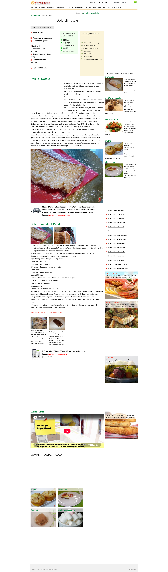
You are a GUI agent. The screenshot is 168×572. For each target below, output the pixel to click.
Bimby (94, 7)
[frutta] (121, 369)
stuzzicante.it (88, 13)
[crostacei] (121, 285)
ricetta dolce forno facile (116, 260)
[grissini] (121, 425)
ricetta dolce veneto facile (116, 243)
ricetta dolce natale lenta (116, 256)
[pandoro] (42, 235)
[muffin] (43, 497)
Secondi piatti (62, 7)
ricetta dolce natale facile (116, 252)
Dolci (71, 7)
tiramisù (34, 510)
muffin (33, 490)
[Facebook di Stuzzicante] (99, 2)
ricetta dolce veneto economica (118, 268)
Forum (93, 2)
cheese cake (62, 490)
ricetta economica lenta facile (117, 264)
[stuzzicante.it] (41, 3)
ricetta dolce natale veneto (117, 222)
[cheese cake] (70, 497)
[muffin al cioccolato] (114, 105)
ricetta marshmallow (66, 510)
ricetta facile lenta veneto (116, 231)
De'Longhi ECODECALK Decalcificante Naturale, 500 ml (64, 351)
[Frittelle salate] (114, 126)
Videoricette (116, 7)
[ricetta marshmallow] (70, 517)
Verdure (88, 7)
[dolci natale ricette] (57, 324)
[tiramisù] (43, 517)
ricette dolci (35, 16)
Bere (100, 7)
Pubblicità (132, 569)
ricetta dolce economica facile (117, 235)
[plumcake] (114, 84)
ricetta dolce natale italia (116, 227)
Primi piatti (51, 7)
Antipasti (41, 7)
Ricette (34, 7)
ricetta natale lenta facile (116, 210)
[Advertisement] (53, 13)
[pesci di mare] (121, 314)
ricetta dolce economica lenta (117, 239)
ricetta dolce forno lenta (116, 214)
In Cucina (106, 7)
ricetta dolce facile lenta (116, 218)
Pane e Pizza (79, 7)
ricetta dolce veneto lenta (116, 247)
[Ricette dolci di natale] (39, 323)
